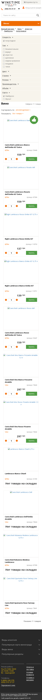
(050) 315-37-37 (10, 9)
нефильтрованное (12, 61)
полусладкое (21, 31)
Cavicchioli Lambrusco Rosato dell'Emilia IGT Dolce (17, 193)
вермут (8, 52)
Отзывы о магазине (30, 678)
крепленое (9, 58)
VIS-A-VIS (27, 698)
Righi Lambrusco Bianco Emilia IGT (19, 286)
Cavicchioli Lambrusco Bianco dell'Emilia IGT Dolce (17, 146)
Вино (20, 29)
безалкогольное (11, 49)
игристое (28, 29)
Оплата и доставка (30, 668)
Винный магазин (7, 29)
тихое (7, 67)
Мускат (8, 99)
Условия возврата (30, 673)
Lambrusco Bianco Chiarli (15, 473)
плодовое (9, 64)
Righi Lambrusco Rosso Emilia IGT (19, 239)
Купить (31, 159)
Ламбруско (8, 31)
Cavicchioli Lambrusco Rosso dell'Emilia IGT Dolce (17, 334)
